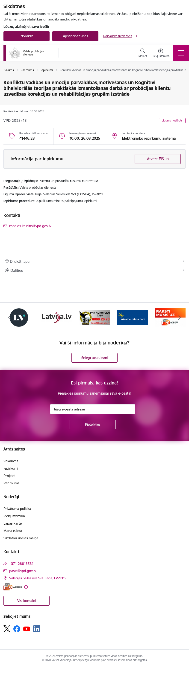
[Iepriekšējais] (9, 317)
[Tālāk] (179, 317)
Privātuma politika (17, 508)
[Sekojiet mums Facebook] (16, 628)
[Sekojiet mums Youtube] (26, 628)
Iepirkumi (10, 468)
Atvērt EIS (155, 158)
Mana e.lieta (12, 531)
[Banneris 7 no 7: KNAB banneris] (94, 317)
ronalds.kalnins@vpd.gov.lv (30, 226)
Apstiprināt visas (75, 36)
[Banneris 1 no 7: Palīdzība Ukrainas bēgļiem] (132, 317)
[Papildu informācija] (26, 587)
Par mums (11, 483)
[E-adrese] (12, 587)
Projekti (9, 476)
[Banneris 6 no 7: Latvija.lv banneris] (56, 317)
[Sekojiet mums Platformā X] (6, 628)
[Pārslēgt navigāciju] (181, 53)
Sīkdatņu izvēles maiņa (20, 538)
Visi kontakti (26, 600)
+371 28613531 (21, 563)
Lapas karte (12, 523)
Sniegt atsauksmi (94, 357)
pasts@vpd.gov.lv (22, 571)
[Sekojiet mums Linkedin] (36, 628)
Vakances (10, 461)
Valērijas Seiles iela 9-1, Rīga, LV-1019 (38, 578)
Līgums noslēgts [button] (172, 120)
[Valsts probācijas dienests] (26, 52)
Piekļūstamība (14, 516)
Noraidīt (27, 36)
